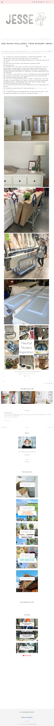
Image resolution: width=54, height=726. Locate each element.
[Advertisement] (27, 693)
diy (10, 38)
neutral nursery (6, 40)
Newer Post (4, 427)
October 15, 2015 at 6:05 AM (10, 417)
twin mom (46, 40)
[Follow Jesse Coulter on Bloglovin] (27, 718)
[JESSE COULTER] (27, 21)
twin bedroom (40, 40)
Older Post (50, 427)
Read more (27, 454)
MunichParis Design (32, 724)
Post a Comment (6, 420)
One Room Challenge (45, 53)
